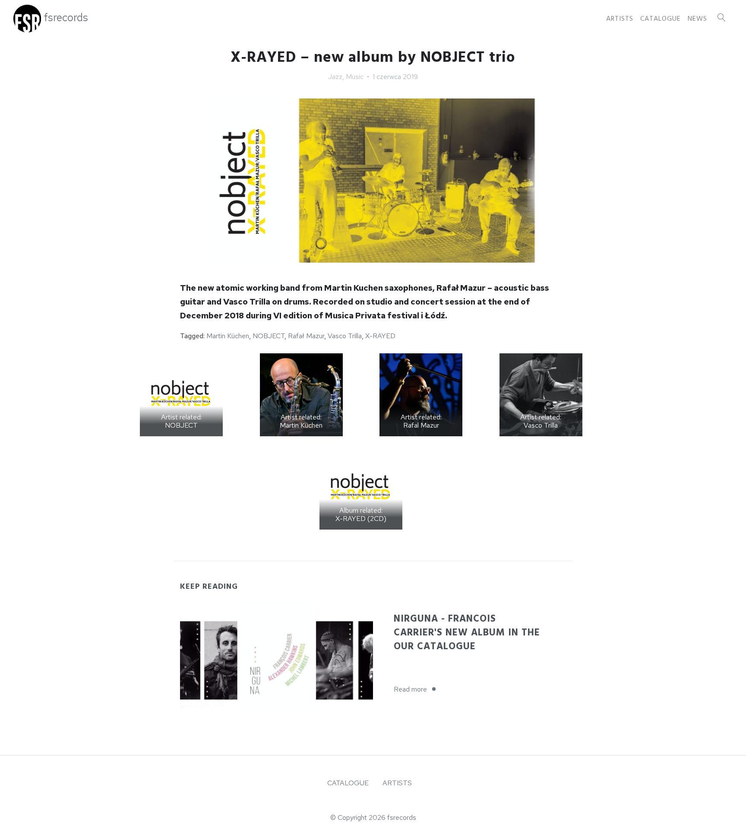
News (697, 18)
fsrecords (66, 17)
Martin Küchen (227, 335)
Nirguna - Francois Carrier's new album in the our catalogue (467, 632)
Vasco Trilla (345, 335)
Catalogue (660, 18)
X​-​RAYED (380, 335)
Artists (619, 18)
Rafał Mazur (306, 335)
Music (355, 76)
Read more (417, 689)
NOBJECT (268, 335)
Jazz (335, 76)
